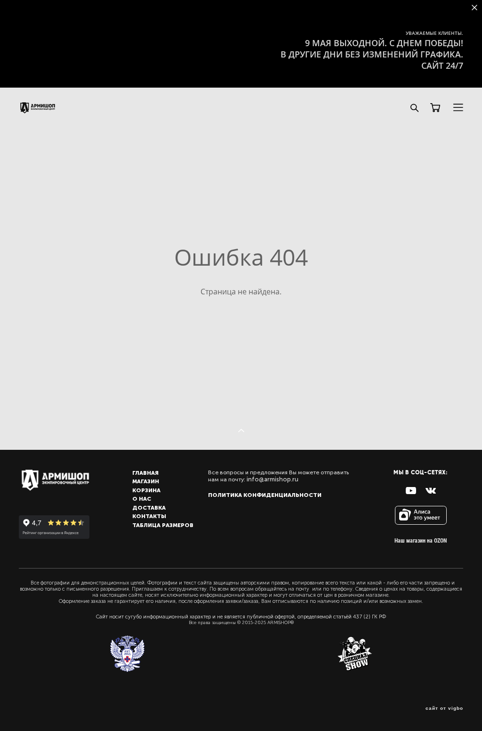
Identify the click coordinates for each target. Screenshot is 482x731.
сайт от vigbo (444, 708)
